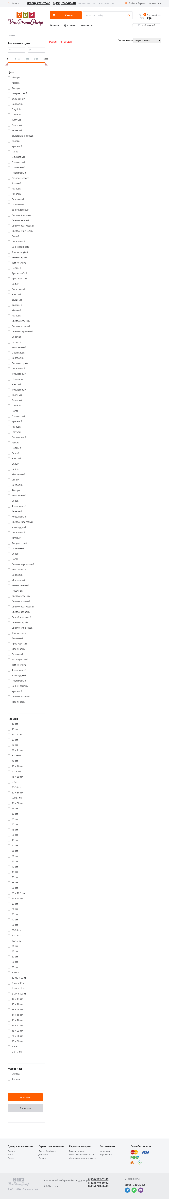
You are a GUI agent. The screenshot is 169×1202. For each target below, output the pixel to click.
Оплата (54, 25)
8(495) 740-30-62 (98, 1182)
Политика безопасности (81, 1155)
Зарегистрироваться (149, 3)
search (129, 15)
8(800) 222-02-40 (38, 3)
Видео (11, 1158)
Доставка (69, 25)
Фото (10, 1155)
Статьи (11, 1151)
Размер (13, 718)
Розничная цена (19, 43)
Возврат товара (77, 1151)
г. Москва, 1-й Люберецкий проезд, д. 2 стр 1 (66, 1181)
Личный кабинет (47, 1151)
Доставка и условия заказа (82, 1158)
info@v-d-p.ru (51, 1186)
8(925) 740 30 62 (135, 1184)
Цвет (11, 72)
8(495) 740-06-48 (64, 3)
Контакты (87, 25)
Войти (132, 3)
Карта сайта (106, 1155)
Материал (15, 1068)
